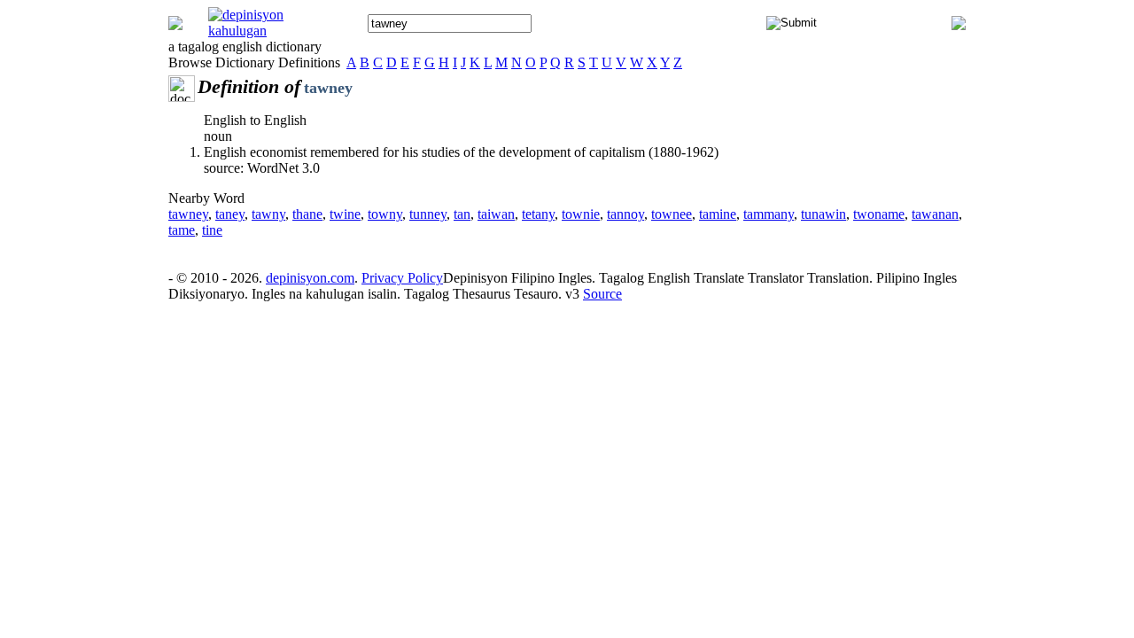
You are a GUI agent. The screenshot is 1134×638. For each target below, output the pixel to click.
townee (671, 214)
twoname (879, 214)
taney (230, 214)
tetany (538, 214)
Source (602, 293)
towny (385, 214)
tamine (717, 214)
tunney (428, 214)
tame (181, 229)
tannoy (625, 214)
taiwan (496, 214)
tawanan (935, 214)
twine (345, 214)
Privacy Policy (402, 277)
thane (307, 214)
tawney (188, 214)
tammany (768, 214)
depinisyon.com (310, 277)
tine (212, 229)
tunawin (823, 214)
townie (581, 214)
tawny (268, 214)
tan (462, 214)
